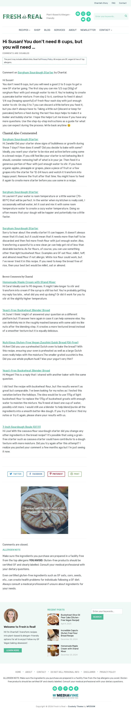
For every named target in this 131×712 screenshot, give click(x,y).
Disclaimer (89, 672)
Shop (37, 30)
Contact (123, 3)
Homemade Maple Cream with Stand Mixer (29, 282)
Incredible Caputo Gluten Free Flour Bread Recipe (69, 633)
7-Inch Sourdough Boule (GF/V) (22, 426)
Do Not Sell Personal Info (65, 672)
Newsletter (88, 30)
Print (76, 474)
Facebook (37, 474)
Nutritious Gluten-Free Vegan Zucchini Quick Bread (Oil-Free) (40, 342)
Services (59, 30)
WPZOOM (91, 706)
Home (18, 672)
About (73, 30)
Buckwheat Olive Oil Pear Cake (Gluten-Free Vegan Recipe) (70, 618)
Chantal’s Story (101, 3)
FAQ (113, 3)
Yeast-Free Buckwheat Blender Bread (26, 310)
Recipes (23, 30)
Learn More (12, 650)
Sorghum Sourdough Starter (35, 72)
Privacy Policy (47, 59)
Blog (47, 30)
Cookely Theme (75, 706)
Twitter (17, 474)
